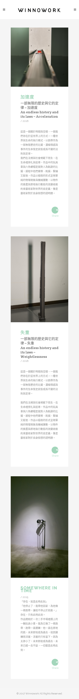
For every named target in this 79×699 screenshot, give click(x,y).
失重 (25, 332)
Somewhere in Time (39, 589)
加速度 (27, 96)
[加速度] (39, 57)
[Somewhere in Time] (39, 527)
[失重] (39, 279)
